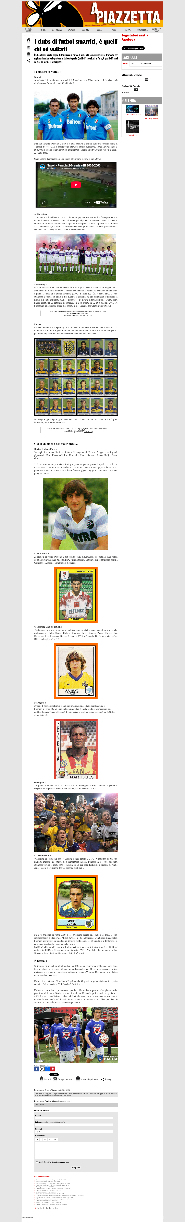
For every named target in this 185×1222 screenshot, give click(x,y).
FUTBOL (43, 29)
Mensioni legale (27, 1217)
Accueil (47, 1079)
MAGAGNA (71, 29)
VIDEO (114, 29)
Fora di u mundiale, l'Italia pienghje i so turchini (49, 1183)
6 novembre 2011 (86, 315)
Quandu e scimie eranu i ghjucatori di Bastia (48, 1204)
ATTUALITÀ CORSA (28, 29)
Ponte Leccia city (132, 135)
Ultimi (125, 63)
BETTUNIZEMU (57, 29)
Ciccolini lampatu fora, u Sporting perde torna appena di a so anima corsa (56, 1195)
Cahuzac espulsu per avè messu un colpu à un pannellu (51, 1199)
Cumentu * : (40, 1136)
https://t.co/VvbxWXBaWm (77, 430)
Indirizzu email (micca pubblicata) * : (50, 1122)
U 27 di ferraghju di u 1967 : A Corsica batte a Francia (51, 1197)
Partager (108, 1079)
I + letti (134, 63)
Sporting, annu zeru (41, 1187)
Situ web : (39, 1129)
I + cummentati (145, 63)
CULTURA (85, 29)
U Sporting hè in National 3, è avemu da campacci (49, 1188)
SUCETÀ (99, 29)
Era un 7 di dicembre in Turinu (44, 1182)
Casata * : (39, 1115)
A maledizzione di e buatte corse (132, 115)
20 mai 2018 (88, 432)
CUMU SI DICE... (142, 29)
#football (85, 313)
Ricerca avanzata (125, 93)
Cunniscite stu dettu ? (42, 1192)
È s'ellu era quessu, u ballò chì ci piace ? (47, 1180)
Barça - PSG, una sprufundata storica (46, 1194)
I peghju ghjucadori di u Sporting (45, 1190)
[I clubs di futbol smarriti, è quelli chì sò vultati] (76, 339)
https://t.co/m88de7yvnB (98, 428)
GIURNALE (128, 29)
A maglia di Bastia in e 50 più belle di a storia (48, 1185)
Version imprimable (89, 1079)
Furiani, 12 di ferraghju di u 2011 (45, 1202)
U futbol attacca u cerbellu (43, 1201)
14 (57, 1208)
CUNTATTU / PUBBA (156, 29)
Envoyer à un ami (65, 1079)
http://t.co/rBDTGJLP (74, 313)
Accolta (25, 35)
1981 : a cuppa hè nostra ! (151, 118)
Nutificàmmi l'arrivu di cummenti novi (54, 1162)
